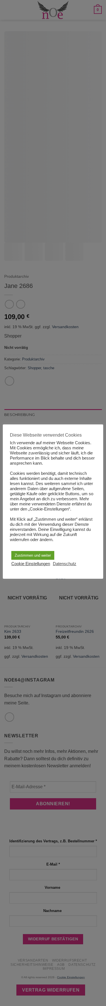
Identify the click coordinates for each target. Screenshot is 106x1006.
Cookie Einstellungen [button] (30, 563)
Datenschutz (64, 563)
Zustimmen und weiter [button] (33, 555)
